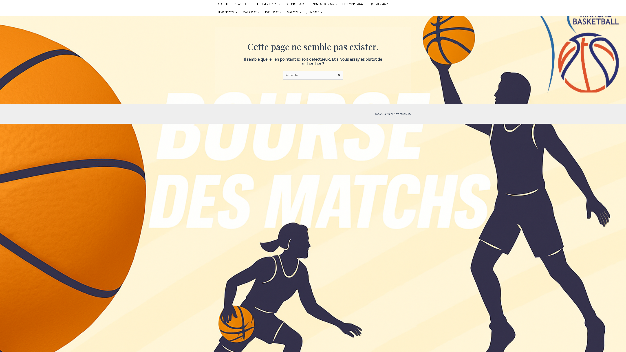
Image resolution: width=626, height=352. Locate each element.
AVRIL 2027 (271, 12)
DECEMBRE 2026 (352, 4)
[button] (279, 4)
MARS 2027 (249, 12)
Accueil (223, 4)
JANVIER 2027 (379, 4)
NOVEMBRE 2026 (323, 4)
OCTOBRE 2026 (295, 4)
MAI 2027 (292, 12)
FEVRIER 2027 (226, 12)
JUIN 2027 (313, 12)
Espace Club (242, 4)
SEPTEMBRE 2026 (266, 4)
